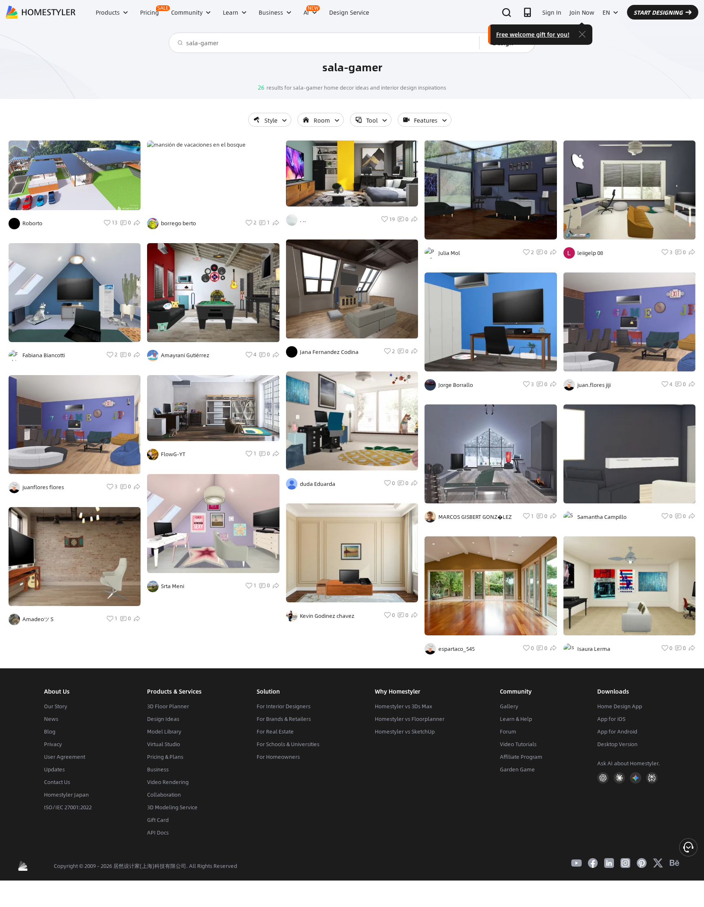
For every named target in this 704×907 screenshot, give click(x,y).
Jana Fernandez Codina (329, 352)
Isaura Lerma (593, 649)
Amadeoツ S (37, 619)
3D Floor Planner (168, 706)
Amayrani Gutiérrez (185, 355)
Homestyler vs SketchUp (405, 731)
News (51, 719)
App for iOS (611, 719)
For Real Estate (275, 731)
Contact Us (57, 782)
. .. (303, 220)
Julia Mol (449, 253)
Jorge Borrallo (455, 385)
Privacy (53, 744)
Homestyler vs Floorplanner (409, 719)
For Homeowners (278, 757)
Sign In (551, 12)
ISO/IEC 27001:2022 (68, 807)
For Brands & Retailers (284, 719)
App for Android (617, 731)
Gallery (509, 706)
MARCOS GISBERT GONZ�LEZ (475, 517)
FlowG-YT (173, 454)
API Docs (158, 832)
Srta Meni (172, 586)
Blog (49, 731)
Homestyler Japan (66, 795)
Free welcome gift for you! (533, 34)
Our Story (55, 706)
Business (158, 769)
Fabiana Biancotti (43, 355)
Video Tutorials (518, 744)
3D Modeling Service (172, 807)
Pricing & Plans (165, 757)
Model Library (164, 731)
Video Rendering (168, 782)
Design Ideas (163, 719)
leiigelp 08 (590, 253)
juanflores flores (43, 487)
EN (606, 12)
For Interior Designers (283, 706)
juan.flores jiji (594, 385)
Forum (508, 731)
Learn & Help (516, 719)
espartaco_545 (456, 649)
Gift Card (158, 820)
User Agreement (64, 757)
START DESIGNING (658, 12)
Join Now (582, 12)
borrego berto (178, 223)
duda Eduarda (317, 484)
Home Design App (619, 706)
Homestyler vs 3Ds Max (403, 706)
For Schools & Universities (288, 744)
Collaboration (164, 795)
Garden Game (517, 769)
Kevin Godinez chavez (327, 616)
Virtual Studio (163, 744)
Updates (54, 769)
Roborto (32, 223)
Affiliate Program (521, 757)
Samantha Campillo (602, 517)
